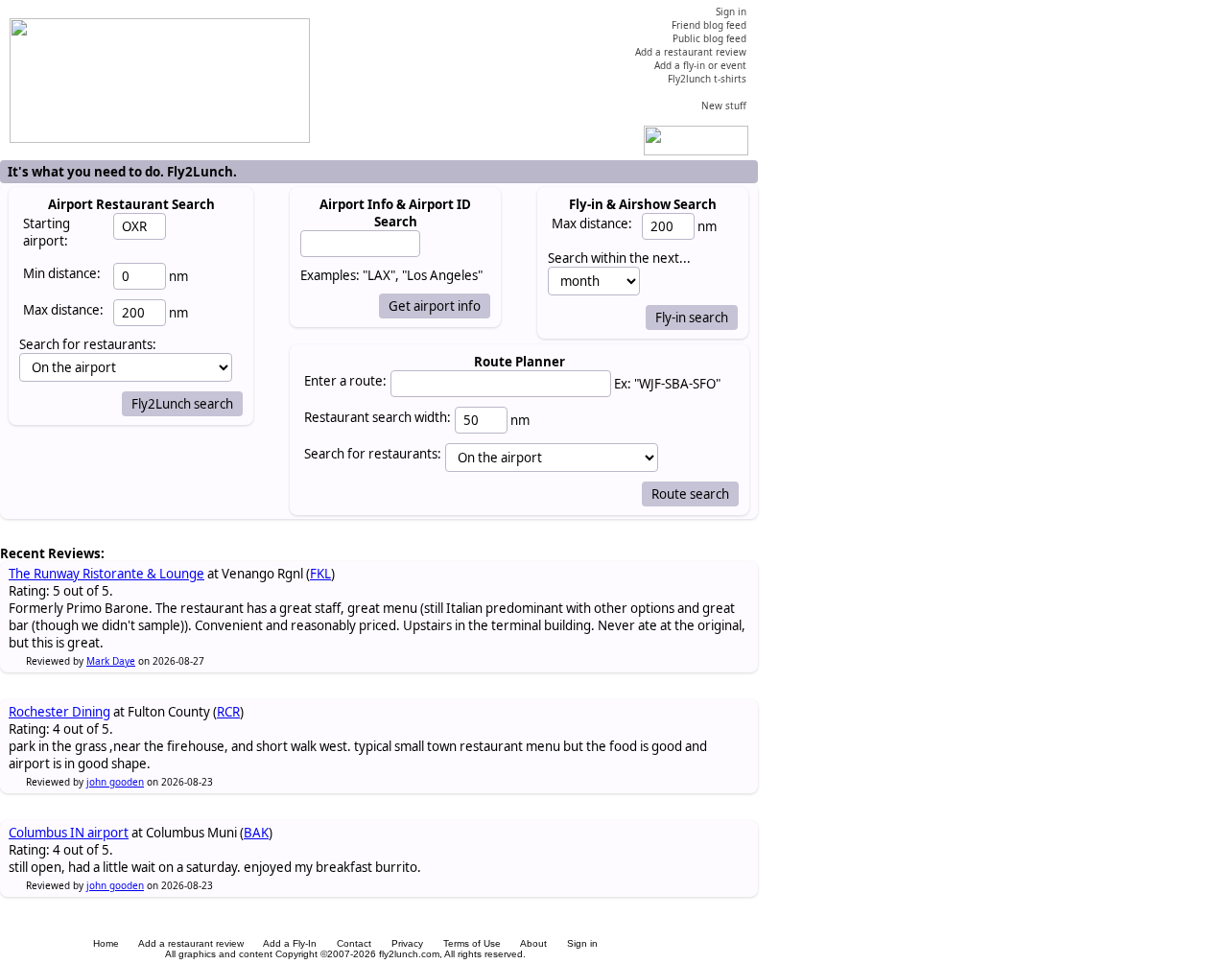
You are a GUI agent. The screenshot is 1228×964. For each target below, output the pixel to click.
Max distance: (63, 309)
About (533, 943)
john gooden (115, 781)
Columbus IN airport (69, 832)
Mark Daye (110, 661)
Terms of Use (472, 943)
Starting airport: (46, 232)
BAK (256, 832)
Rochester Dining (59, 711)
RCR (228, 711)
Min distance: (62, 273)
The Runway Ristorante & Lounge (106, 573)
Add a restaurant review (191, 943)
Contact (354, 943)
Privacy (407, 943)
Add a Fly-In (290, 943)
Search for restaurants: (372, 453)
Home (106, 943)
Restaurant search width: (377, 417)
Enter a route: (345, 380)
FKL (320, 573)
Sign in (582, 943)
